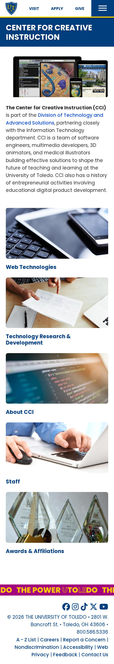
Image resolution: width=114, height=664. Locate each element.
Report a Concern (84, 639)
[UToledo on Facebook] (66, 607)
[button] (102, 8)
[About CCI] (57, 407)
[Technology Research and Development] (57, 332)
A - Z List (26, 639)
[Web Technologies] (57, 262)
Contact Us (94, 654)
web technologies (31, 267)
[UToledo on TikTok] (84, 607)
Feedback (65, 654)
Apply (57, 8)
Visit (34, 8)
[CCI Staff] (57, 477)
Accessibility (78, 647)
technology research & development (38, 339)
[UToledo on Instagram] (75, 607)
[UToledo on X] (93, 607)
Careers (49, 639)
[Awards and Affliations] (57, 546)
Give (79, 8)
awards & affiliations (35, 551)
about (20, 412)
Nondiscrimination (37, 647)
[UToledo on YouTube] (103, 607)
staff (13, 481)
